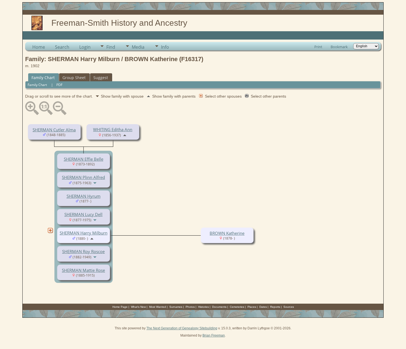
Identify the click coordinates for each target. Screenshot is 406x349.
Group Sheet (74, 77)
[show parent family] (124, 134)
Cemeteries (237, 306)
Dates (263, 306)
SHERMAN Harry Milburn (83, 233)
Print (318, 46)
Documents (219, 306)
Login (85, 47)
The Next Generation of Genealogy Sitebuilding (181, 328)
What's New (138, 306)
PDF (59, 84)
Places (251, 306)
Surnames (175, 306)
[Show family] (95, 182)
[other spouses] (50, 230)
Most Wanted (157, 306)
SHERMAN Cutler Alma (54, 129)
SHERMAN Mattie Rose (83, 270)
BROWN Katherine (227, 233)
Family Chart (43, 77)
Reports (275, 306)
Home (38, 47)
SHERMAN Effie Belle (83, 159)
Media (138, 47)
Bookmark (339, 46)
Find (110, 47)
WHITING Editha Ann (112, 129)
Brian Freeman (213, 335)
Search (62, 47)
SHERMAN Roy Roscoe (83, 251)
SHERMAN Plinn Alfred (83, 177)
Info (165, 47)
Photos (190, 306)
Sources (288, 306)
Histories (203, 306)
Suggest (100, 77)
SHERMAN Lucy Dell (83, 214)
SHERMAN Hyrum (84, 196)
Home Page (120, 306)
